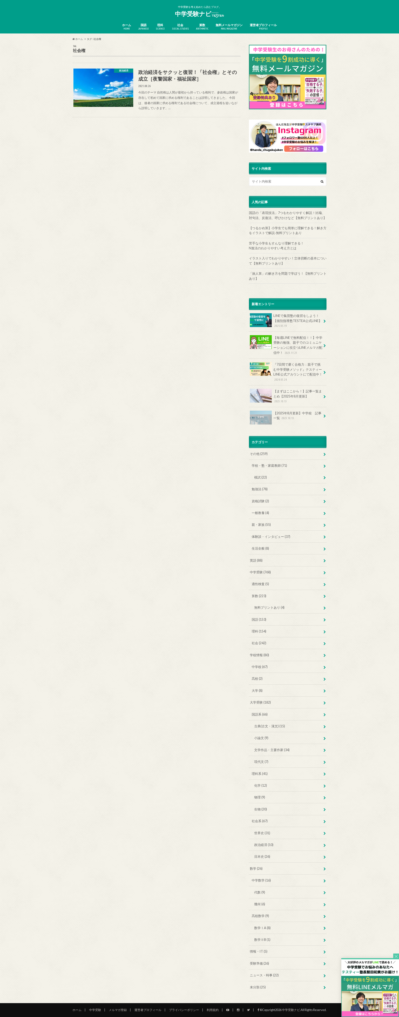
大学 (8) (257, 690)
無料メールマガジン (229, 26)
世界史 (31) (262, 833)
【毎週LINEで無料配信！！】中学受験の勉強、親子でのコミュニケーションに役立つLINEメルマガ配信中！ (297, 345)
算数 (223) (259, 596)
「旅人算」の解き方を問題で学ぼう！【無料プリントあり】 (287, 275)
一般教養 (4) (260, 513)
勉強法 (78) (260, 489)
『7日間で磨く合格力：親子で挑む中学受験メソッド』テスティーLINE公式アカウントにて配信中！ (297, 371)
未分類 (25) (258, 987)
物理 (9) (259, 797)
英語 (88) (256, 560)
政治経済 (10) (263, 845)
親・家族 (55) (261, 525)
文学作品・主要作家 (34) (272, 750)
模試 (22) (260, 477)
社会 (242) (259, 643)
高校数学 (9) (260, 916)
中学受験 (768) (260, 572)
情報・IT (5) (258, 951)
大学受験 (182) (260, 702)
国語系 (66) (260, 714)
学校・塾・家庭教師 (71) (269, 465)
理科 (160, 26)
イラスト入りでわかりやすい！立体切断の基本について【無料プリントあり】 (287, 260)
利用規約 (213, 1010)
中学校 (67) (260, 667)
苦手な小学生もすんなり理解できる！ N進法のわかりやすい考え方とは (287, 245)
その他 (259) (259, 454)
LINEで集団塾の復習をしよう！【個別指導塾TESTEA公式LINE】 (297, 320)
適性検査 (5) (260, 584)
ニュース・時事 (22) (264, 975)
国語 (143, 26)
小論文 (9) (261, 738)
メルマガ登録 (118, 1010)
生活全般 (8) (260, 548)
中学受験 (95, 1010)
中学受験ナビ (193, 13)
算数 (202, 26)
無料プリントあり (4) (269, 607)
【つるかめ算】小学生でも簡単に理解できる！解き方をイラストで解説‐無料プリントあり (287, 230)
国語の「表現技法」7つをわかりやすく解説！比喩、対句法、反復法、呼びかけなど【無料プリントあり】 (287, 215)
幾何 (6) (259, 904)
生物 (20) (260, 809)
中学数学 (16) (261, 880)
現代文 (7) (261, 762)
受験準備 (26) (259, 963)
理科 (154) (259, 631)
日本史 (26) (262, 856)
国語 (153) (259, 619)
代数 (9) (259, 892)
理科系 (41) (260, 774)
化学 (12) (260, 785)
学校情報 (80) (259, 655)
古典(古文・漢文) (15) (269, 726)
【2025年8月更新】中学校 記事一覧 (297, 415)
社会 (180, 26)
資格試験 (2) (260, 501)
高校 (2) (257, 678)
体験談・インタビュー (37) (271, 537)
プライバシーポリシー (184, 1010)
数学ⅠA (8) (262, 928)
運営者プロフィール (263, 26)
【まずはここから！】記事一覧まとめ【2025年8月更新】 (297, 396)
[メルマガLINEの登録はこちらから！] (370, 1015)
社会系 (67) (260, 821)
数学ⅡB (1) (262, 940)
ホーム (126, 26)
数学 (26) (256, 868)
